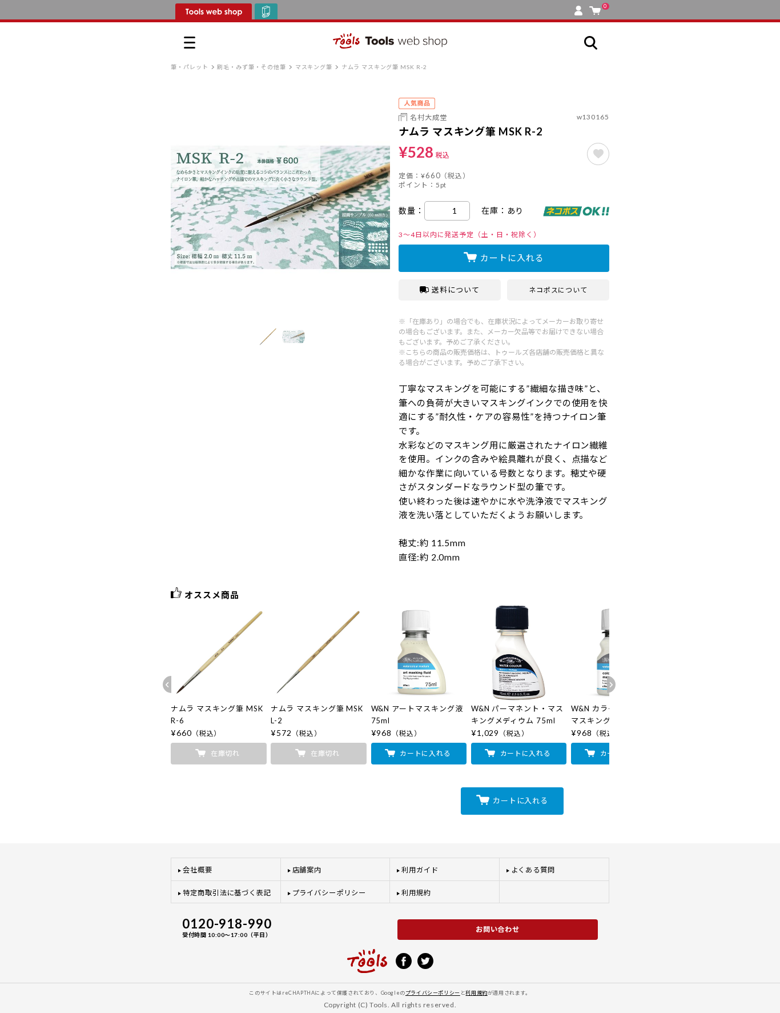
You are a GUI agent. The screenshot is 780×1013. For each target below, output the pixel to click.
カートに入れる (512, 258)
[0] (595, 8)
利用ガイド (420, 870)
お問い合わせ (498, 929)
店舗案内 (307, 870)
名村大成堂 (428, 117)
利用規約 (416, 892)
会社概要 (197, 870)
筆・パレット (189, 66)
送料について (456, 289)
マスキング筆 (314, 66)
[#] (598, 154)
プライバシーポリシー (329, 892)
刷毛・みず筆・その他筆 (251, 66)
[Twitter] (425, 960)
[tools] (367, 956)
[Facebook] (404, 960)
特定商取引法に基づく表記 (227, 892)
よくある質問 (533, 870)
